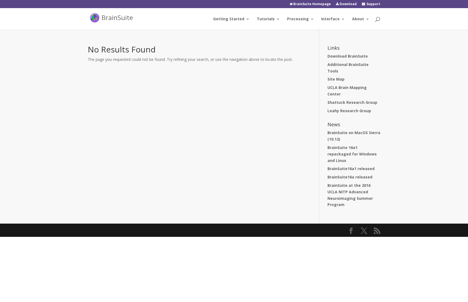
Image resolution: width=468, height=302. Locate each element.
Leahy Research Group (349, 110)
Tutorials (266, 19)
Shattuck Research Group (352, 102)
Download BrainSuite (347, 56)
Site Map (335, 79)
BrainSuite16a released (349, 177)
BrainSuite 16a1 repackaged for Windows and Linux (352, 154)
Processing (298, 19)
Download (348, 4)
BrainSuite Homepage (311, 4)
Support (373, 4)
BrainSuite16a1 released (351, 168)
